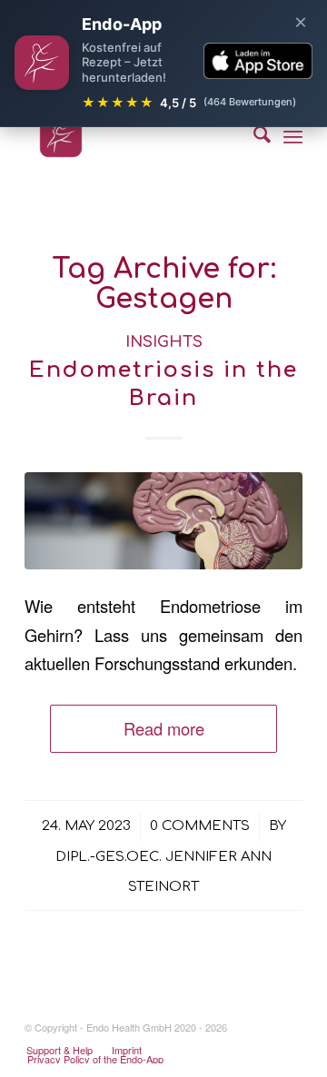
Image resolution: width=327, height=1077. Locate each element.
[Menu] (292, 136)
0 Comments (200, 825)
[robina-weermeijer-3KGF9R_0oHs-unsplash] (163, 520)
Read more (164, 728)
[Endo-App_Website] (136, 136)
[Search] (253, 136)
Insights (164, 342)
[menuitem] (253, 136)
